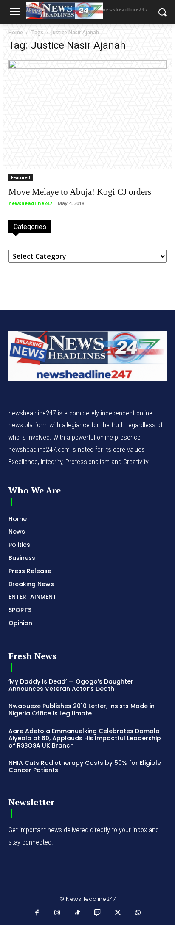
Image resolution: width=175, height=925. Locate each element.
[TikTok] (78, 913)
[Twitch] (98, 913)
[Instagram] (57, 913)
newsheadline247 (30, 203)
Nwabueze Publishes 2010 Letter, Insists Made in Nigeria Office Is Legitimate (81, 709)
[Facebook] (37, 913)
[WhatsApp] (138, 913)
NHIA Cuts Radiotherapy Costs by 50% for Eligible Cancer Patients (84, 766)
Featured (20, 177)
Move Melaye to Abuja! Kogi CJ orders (79, 192)
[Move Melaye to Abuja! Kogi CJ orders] (87, 120)
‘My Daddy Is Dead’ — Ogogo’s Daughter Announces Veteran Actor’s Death (70, 685)
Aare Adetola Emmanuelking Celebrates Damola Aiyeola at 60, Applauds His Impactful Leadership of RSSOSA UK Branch (84, 738)
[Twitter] (118, 913)
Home (15, 32)
